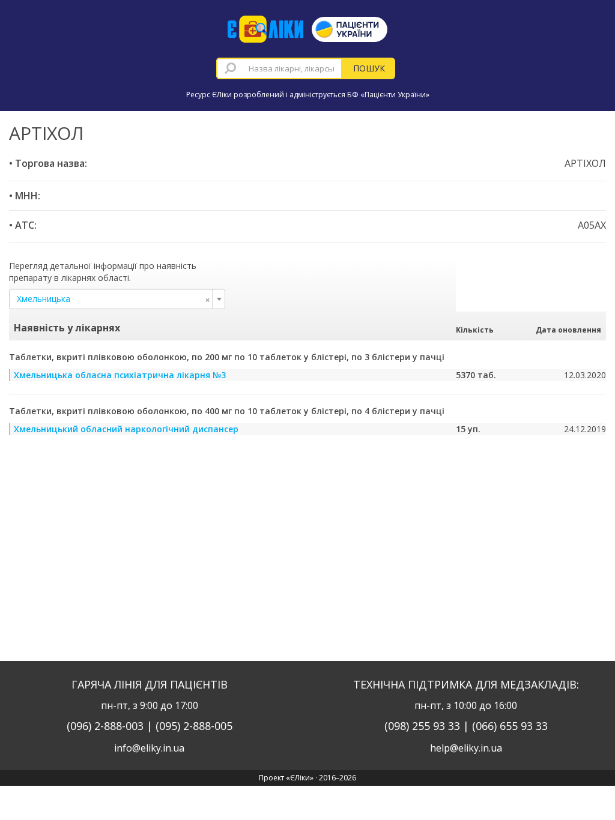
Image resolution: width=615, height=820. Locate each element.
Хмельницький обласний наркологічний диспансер (126, 429)
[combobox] (279, 68)
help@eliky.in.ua (466, 748)
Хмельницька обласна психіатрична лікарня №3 (120, 375)
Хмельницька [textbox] (113, 299)
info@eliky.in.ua (149, 748)
